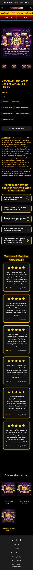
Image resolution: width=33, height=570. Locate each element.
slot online (6, 102)
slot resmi (15, 102)
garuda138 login (8, 113)
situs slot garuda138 (22, 113)
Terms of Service (16, 553)
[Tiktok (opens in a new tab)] (16, 540)
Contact (16, 549)
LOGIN (24, 18)
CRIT (19, 566)
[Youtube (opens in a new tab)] (12, 540)
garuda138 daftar (21, 107)
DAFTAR (8, 18)
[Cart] (31, 8)
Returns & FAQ (16, 561)
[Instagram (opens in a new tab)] (21, 540)
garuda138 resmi (8, 119)
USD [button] (15, 545)
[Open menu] (2, 8)
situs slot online (8, 107)
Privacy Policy (16, 557)
